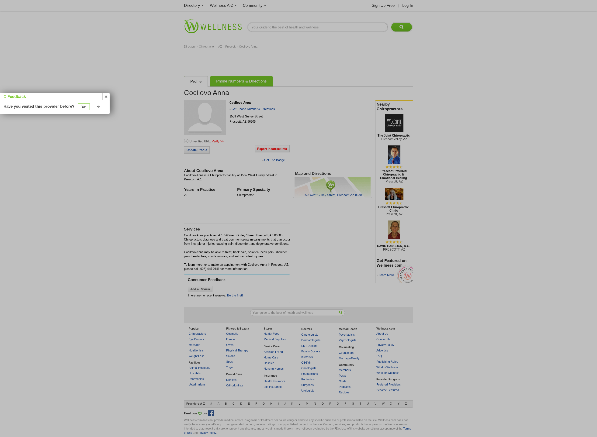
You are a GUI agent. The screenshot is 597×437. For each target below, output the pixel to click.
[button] (84, 106)
